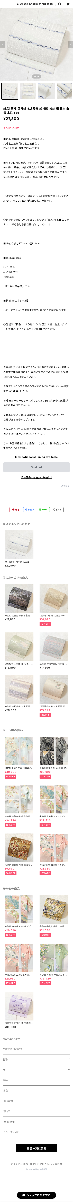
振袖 (5, 1080)
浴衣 (5, 1090)
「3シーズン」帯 (11, 1132)
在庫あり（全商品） (13, 1049)
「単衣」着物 (9, 1121)
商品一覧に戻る (36, 1148)
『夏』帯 (6, 1111)
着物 (5, 1059)
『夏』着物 (8, 1101)
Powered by (33, 1169)
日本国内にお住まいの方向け (36, 477)
